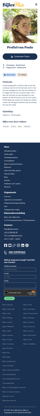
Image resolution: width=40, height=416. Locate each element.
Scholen (7, 180)
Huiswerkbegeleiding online (11, 379)
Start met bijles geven (12, 170)
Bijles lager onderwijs (9, 400)
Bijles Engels (6, 357)
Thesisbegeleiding (8, 383)
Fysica (20, 126)
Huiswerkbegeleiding (9, 374)
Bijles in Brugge (7, 318)
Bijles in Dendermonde (30, 313)
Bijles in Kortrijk (7, 340)
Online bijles (8, 154)
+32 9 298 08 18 (10, 232)
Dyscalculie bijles (7, 366)
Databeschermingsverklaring (14, 203)
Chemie (13, 126)
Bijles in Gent (6, 313)
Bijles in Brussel (7, 305)
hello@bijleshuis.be (11, 229)
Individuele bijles (10, 151)
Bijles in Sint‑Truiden (29, 335)
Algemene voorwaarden (13, 200)
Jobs (5, 206)
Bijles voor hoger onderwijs (11, 392)
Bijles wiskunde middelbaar (11, 370)
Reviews (7, 187)
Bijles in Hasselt (7, 335)
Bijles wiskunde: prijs (9, 361)
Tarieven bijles (9, 174)
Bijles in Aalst (6, 331)
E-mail (6, 273)
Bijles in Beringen (28, 318)
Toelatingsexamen (11, 157)
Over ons (7, 196)
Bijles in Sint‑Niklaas (29, 344)
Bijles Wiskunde (7, 348)
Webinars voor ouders (12, 184)
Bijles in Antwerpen (8, 309)
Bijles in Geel (27, 340)
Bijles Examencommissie (13, 164)
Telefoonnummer (10, 266)
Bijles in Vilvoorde (29, 327)
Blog (6, 177)
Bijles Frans (6, 353)
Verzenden (9, 298)
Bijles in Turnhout (28, 322)
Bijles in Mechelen (8, 327)
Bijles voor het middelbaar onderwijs (14, 387)
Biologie (6, 126)
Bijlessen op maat (8, 396)
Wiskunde (27, 126)
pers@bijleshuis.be (15, 236)
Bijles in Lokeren (28, 331)
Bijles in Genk (27, 305)
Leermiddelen (9, 161)
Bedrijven (7, 167)
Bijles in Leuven (7, 322)
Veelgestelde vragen (12, 209)
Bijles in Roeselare (29, 309)
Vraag (6, 281)
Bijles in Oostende (8, 344)
